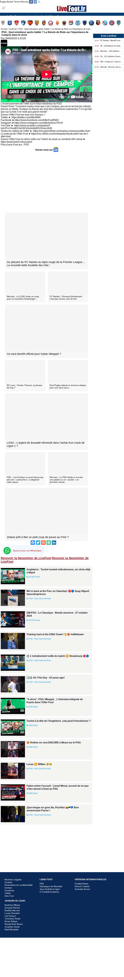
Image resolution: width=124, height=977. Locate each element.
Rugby (3, 1)
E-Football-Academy (49, 892)
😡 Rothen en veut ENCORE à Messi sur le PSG (53, 742)
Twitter (8, 893)
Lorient (44, 23)
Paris (85, 23)
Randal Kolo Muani (14, 924)
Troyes (119, 23)
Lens (37, 23)
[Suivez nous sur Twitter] (35, 2)
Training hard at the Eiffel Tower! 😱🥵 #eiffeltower (55, 634)
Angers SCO (3, 23)
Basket (10, 1)
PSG (26, 144)
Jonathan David (12, 927)
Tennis (17, 1)
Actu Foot (9, 896)
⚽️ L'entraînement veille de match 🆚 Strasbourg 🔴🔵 (57, 656)
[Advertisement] (46, 182)
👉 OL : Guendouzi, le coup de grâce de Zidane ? (32, 14)
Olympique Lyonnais (71, 23)
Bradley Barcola (12, 910)
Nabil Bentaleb (11, 929)
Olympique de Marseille (51, 886)
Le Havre (23, 23)
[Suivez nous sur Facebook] (31, 2)
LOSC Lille (51, 23)
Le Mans (30, 23)
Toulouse (112, 23)
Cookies (8, 882)
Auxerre (10, 23)
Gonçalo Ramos (12, 907)
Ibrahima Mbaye (12, 905)
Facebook (9, 890)
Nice (64, 23)
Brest (17, 23)
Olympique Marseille (78, 23)
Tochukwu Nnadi (12, 918)
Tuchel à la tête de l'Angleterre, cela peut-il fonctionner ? (58, 721)
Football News (81, 883)
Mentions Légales (13, 879)
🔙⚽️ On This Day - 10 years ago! (45, 677)
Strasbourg (105, 23)
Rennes (98, 23)
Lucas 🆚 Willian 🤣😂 (39, 764)
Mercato (25, 1)
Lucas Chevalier (12, 913)
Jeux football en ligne (50, 889)
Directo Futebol (82, 886)
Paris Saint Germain (91, 23)
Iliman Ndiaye (11, 921)
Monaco (57, 23)
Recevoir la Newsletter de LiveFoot (26, 558)
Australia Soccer (82, 889)
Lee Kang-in (10, 916)
